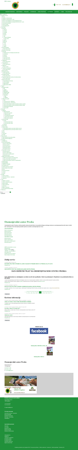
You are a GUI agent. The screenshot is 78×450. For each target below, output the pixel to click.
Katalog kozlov (7, 248)
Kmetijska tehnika (8, 440)
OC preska (6, 262)
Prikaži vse (7, 294)
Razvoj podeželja (8, 414)
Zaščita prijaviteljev (55, 447)
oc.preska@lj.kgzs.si (66, 4)
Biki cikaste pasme (8, 235)
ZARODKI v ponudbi (9, 251)
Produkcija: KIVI (61, 447)
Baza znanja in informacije (10, 254)
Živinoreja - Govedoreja (9, 417)
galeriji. (21, 281)
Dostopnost (49, 447)
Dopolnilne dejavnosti (9, 441)
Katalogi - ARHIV (8, 249)
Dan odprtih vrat (8, 252)
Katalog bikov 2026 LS (39, 356)
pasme (10, 242)
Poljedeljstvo (7, 418)
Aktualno (20, 300)
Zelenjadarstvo (7, 435)
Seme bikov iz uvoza (9, 236)
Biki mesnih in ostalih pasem (10, 241)
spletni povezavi (42, 281)
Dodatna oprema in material (10, 253)
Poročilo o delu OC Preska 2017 (12, 308)
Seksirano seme (8, 315)
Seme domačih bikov (9, 228)
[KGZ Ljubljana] (8, 1)
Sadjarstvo (7, 436)
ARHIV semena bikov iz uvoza (10, 247)
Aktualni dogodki (8, 429)
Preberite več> (7, 265)
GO (10, 192)
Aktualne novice (8, 428)
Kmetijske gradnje (8, 438)
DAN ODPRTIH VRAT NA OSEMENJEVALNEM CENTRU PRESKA (20, 269)
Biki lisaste (7, 242)
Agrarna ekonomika (8, 442)
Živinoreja (6, 425)
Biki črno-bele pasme (9, 230)
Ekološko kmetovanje (9, 415)
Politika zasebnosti (42, 447)
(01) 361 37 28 (8, 369)
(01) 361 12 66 (8, 367)
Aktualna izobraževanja (9, 431)
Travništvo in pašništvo (9, 437)
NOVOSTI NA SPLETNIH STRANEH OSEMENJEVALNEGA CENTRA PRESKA (23, 286)
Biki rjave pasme (8, 231)
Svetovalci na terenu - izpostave (11, 413)
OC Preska (7, 427)
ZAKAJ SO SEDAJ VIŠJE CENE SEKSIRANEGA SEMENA (18, 301)
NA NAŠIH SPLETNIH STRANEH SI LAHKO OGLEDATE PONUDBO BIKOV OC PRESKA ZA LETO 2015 (29, 263)
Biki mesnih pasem (8, 232)
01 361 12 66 (58, 4)
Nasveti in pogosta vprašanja (13, 300)
